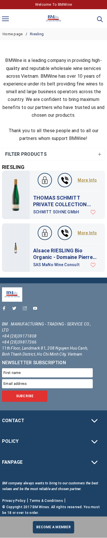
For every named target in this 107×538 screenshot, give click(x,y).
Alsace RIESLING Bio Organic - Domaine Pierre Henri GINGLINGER (63, 254)
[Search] (100, 19)
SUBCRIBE (25, 396)
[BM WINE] (53, 18)
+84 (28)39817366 (19, 342)
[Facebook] (5, 309)
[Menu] (5, 18)
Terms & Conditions (46, 501)
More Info (87, 180)
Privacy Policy (14, 501)
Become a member (53, 527)
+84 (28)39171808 (19, 336)
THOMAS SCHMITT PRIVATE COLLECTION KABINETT (60, 201)
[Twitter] (15, 309)
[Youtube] (36, 309)
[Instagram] (26, 309)
